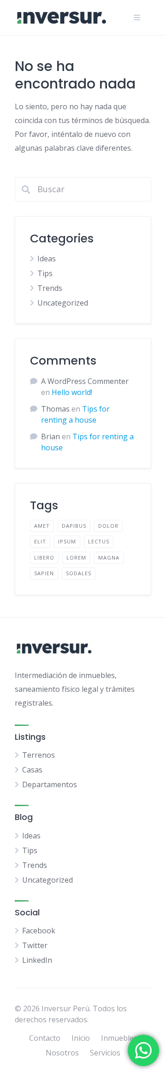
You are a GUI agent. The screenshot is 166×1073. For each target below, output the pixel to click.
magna (108, 557)
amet (42, 525)
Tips (45, 273)
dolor (108, 525)
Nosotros (62, 1053)
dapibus (74, 525)
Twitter (34, 945)
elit (40, 541)
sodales (78, 573)
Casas (32, 770)
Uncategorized (62, 303)
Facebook (38, 931)
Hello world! (72, 392)
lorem (76, 557)
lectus (98, 541)
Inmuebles (119, 1038)
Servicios (105, 1053)
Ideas (46, 259)
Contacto (44, 1038)
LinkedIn (37, 960)
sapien (44, 573)
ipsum (67, 541)
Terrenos (38, 755)
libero (44, 557)
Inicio (80, 1038)
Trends (49, 288)
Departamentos (49, 784)
